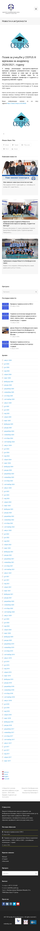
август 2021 (8, 573)
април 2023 (7, 502)
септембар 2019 (9, 654)
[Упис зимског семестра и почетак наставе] (20, 170)
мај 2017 (6, 754)
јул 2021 (6, 576)
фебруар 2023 (8, 509)
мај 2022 (6, 541)
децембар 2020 (9, 601)
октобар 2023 (8, 481)
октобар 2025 (8, 396)
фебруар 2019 (8, 679)
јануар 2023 (8, 513)
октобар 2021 (8, 566)
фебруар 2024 (8, 466)
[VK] (7, 904)
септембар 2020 (9, 612)
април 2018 (7, 715)
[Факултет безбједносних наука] (11, 8)
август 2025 (8, 403)
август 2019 (8, 658)
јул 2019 (6, 661)
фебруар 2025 (8, 424)
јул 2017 (6, 746)
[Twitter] (14, 904)
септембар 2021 (9, 569)
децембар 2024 (9, 431)
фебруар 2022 (8, 552)
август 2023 (8, 488)
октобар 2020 (8, 608)
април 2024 (7, 459)
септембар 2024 (9, 442)
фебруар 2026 (8, 381)
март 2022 (7, 548)
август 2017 (8, 743)
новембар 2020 (9, 605)
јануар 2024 (8, 470)
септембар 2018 (9, 697)
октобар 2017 (8, 736)
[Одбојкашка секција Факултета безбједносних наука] (20, 249)
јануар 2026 (8, 385)
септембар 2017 (9, 739)
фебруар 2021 (8, 594)
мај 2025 (6, 413)
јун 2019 (6, 665)
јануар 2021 (8, 598)
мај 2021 (6, 583)
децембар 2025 (9, 389)
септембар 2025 (9, 399)
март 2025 (7, 420)
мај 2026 (6, 371)
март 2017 (7, 761)
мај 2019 (6, 668)
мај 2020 (6, 626)
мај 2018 (6, 711)
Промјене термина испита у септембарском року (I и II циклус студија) (21, 344)
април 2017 (7, 757)
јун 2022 (6, 537)
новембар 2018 (9, 690)
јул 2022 (6, 534)
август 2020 (8, 615)
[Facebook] (3, 904)
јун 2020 (6, 622)
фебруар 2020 (8, 637)
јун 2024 (6, 452)
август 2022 (8, 530)
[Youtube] (17, 904)
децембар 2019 (9, 644)
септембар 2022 (9, 527)
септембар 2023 (9, 484)
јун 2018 (6, 707)
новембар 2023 (9, 477)
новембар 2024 (9, 435)
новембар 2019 (9, 647)
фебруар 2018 (8, 722)
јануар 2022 (8, 555)
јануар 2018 (8, 725)
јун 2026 (6, 367)
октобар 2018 (8, 693)
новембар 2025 (9, 392)
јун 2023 (6, 495)
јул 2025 (6, 406)
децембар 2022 (9, 516)
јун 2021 (6, 580)
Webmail (4, 857)
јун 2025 (6, 410)
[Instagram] (10, 904)
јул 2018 (6, 704)
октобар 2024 (8, 438)
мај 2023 (6, 498)
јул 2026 (6, 364)
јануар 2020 (8, 640)
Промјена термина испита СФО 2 (21, 304)
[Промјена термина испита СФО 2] (5, 306)
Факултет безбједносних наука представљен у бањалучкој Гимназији (30, 790)
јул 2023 (6, 491)
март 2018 (7, 718)
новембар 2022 (9, 520)
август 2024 (8, 445)
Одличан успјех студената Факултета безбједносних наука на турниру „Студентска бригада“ (19, 224)
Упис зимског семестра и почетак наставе (18, 182)
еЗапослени (5, 861)
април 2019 (7, 672)
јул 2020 (6, 619)
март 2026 (7, 378)
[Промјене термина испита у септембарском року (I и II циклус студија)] (5, 344)
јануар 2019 (8, 683)
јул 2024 (6, 449)
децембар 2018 (9, 686)
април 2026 (7, 374)
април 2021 (7, 587)
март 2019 (7, 676)
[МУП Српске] (26, 924)
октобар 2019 (8, 651)
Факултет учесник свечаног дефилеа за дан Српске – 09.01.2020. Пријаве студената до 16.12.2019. (10, 792)
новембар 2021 (9, 562)
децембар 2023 (9, 474)
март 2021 (7, 591)
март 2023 (7, 505)
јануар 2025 (8, 428)
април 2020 (7, 630)
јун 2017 (6, 750)
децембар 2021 (9, 559)
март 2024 (7, 463)
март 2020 (7, 633)
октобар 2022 (8, 523)
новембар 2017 (9, 732)
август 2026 (8, 360)
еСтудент (4, 859)
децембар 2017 (9, 729)
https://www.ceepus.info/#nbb (16, 103)
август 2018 (8, 700)
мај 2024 (6, 456)
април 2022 (7, 544)
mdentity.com (8, 924)
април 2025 (7, 417)
